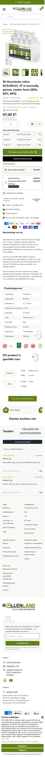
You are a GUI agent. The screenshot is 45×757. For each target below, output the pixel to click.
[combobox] (22, 16)
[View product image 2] (16, 72)
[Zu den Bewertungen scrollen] (35, 98)
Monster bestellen (22, 159)
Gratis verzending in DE (14, 205)
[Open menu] (4, 9)
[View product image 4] (34, 72)
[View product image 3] (25, 72)
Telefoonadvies (11, 213)
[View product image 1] (6, 72)
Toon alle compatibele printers (22, 399)
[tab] (8, 431)
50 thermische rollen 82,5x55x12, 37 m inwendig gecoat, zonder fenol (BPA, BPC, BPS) (26, 24)
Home (5, 24)
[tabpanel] (22, 467)
